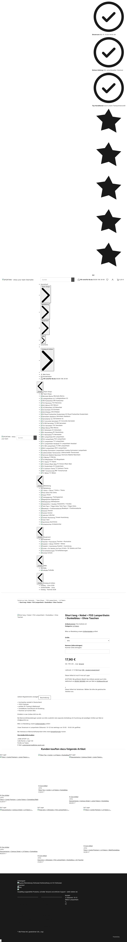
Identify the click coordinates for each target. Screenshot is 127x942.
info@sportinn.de (72, 904)
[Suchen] (72, 280)
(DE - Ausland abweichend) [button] (91, 670)
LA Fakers (75, 626)
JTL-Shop (122, 937)
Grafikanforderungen (26, 919)
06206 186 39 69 (73, 902)
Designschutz (47, 926)
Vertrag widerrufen (96, 896)
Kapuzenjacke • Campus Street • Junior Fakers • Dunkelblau (89, 801)
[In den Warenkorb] (19, 613)
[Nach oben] (1, 940)
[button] (107, 279)
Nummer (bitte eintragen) (73, 647)
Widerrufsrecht (47, 915)
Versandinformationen (50, 923)
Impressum (46, 904)
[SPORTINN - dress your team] (9, 437)
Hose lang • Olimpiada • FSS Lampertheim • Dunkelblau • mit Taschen (60, 860)
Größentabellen (88, 631)
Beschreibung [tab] (44, 697)
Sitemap (45, 900)
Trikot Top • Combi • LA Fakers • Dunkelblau (53, 790)
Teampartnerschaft (25, 908)
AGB (44, 912)
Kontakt (21, 915)
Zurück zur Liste (22, 600)
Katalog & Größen (24, 900)
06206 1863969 (80, 681)
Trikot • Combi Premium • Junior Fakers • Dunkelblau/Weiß (19, 799)
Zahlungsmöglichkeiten (50, 919)
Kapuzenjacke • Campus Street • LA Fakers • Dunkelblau (19, 851)
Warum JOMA (23, 912)
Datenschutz (47, 908)
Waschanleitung (24, 923)
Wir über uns (23, 904)
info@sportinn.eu (102, 681)
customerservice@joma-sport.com (33, 745)
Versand (81, 664)
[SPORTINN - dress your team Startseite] (18, 279)
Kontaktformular (56, 731)
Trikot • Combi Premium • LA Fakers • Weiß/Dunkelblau (101, 850)
